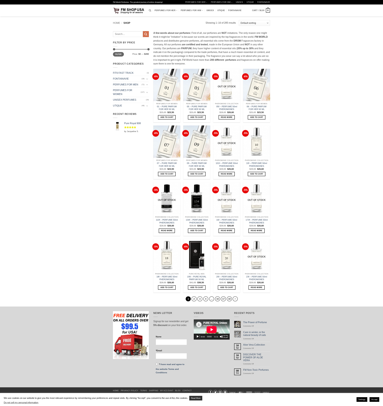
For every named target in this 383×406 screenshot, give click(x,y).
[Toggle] (147, 79)
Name (158, 336)
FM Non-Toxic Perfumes (256, 370)
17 (223, 299)
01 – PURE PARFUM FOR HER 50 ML (167, 108)
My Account (166, 391)
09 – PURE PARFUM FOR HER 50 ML (197, 164)
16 (217, 299)
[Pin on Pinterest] (225, 392)
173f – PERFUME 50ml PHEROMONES (257, 221)
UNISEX (239, 2)
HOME (116, 391)
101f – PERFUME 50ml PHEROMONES (227, 164)
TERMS (143, 391)
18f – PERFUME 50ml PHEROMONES (166, 278)
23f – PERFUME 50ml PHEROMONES (256, 278)
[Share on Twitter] (215, 392)
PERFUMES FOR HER (195, 2)
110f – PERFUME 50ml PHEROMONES (167, 221)
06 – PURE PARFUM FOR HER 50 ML (256, 108)
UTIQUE (250, 2)
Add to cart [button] (166, 117)
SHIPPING (153, 391)
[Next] (235, 298)
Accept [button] (374, 399)
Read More (195, 398)
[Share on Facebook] (210, 392)
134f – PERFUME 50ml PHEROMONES (197, 221)
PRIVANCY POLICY (129, 391)
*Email (159, 350)
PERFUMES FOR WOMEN (122, 92)
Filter (118, 54)
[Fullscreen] (226, 336)
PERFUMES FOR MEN (125, 84)
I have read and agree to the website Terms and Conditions (170, 368)
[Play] (198, 336)
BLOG (177, 391)
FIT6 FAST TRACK (123, 73)
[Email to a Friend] (220, 392)
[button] (261, 10)
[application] (212, 329)
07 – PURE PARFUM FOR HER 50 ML (167, 164)
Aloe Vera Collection (254, 344)
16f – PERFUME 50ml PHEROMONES (226, 221)
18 (229, 299)
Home (116, 23)
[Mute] (221, 336)
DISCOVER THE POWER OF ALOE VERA (253, 357)
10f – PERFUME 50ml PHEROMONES (256, 164)
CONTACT (187, 391)
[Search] (150, 10)
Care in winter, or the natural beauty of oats (254, 333)
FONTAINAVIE (263, 2)
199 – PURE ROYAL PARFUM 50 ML (196, 278)
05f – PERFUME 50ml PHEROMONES (226, 108)
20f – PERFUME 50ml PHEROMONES (226, 278)
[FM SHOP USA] (128, 10)
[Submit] (146, 34)
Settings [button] (361, 399)
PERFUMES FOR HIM (221, 2)
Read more (226, 117)
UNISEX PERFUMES (124, 100)
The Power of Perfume (255, 322)
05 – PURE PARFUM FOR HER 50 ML (197, 108)
